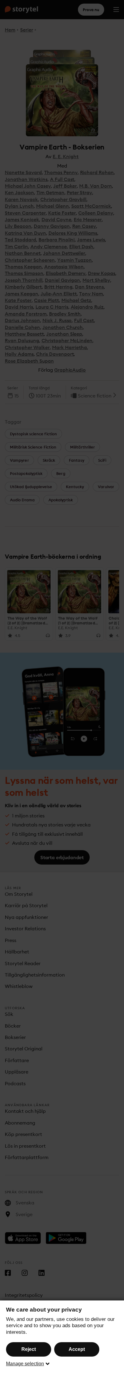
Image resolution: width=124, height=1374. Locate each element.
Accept (77, 1349)
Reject (28, 1349)
